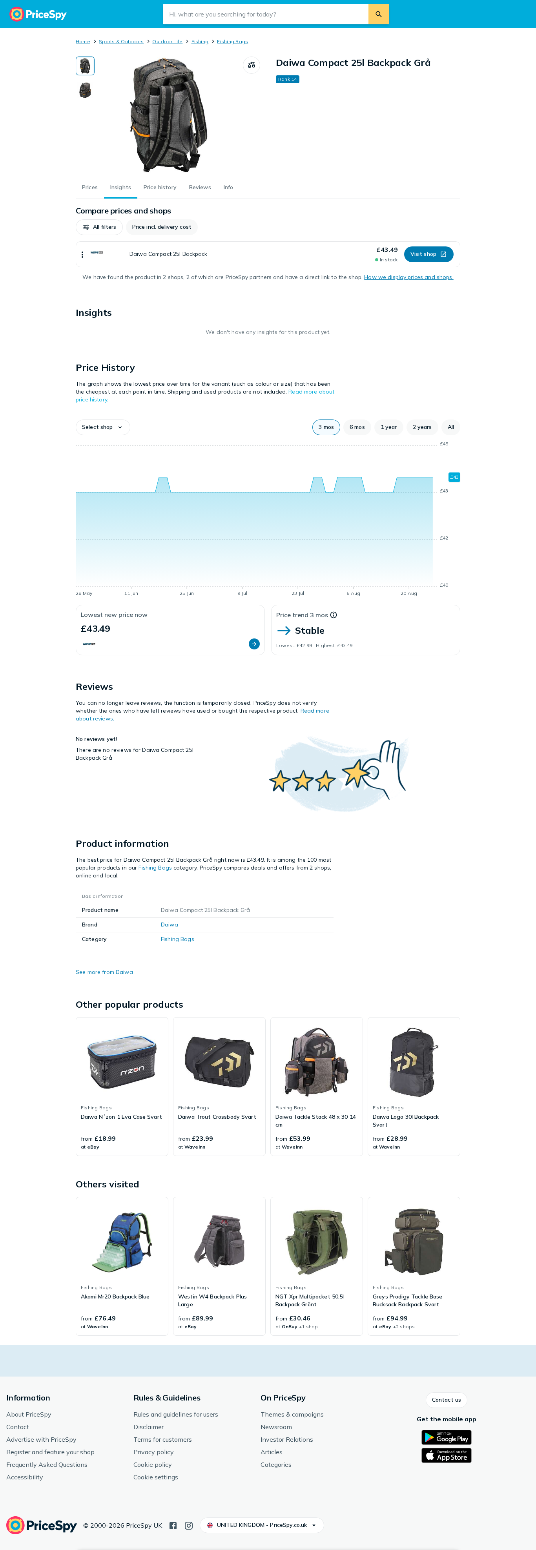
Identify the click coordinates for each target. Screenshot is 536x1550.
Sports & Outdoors (121, 41)
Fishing (200, 41)
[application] (268, 519)
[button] (99, 227)
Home (83, 41)
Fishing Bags (232, 41)
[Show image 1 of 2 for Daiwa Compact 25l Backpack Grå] (85, 66)
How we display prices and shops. (408, 277)
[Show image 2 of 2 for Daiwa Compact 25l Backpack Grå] (85, 90)
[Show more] (82, 254)
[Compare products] (251, 65)
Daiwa (169, 924)
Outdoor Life (167, 41)
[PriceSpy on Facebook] (173, 1525)
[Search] (378, 14)
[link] (122, 1086)
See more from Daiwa (104, 972)
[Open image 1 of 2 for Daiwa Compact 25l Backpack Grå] (169, 115)
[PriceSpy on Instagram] (188, 1525)
